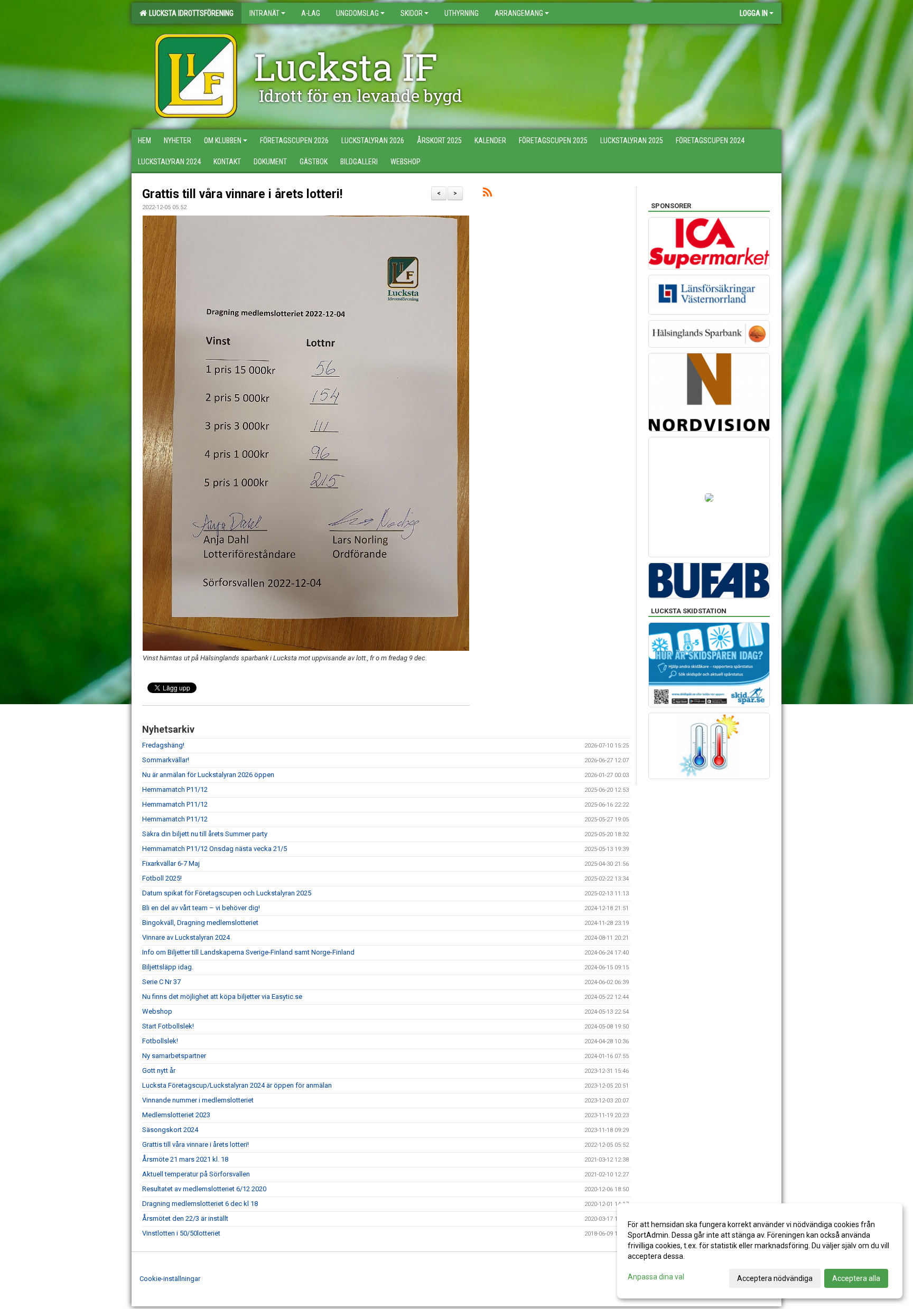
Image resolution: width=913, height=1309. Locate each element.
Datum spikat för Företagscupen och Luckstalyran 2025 (226, 893)
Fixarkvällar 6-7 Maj (171, 863)
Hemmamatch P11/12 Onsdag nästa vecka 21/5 (214, 849)
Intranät (264, 13)
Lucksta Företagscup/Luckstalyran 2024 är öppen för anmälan (237, 1085)
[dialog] (759, 1250)
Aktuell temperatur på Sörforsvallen (196, 1174)
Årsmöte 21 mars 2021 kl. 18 (185, 1159)
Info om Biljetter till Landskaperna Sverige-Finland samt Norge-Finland (248, 952)
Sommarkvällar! (165, 760)
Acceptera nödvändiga (775, 1278)
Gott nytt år (158, 1070)
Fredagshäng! (163, 745)
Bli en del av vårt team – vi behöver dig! (201, 908)
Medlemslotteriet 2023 (176, 1115)
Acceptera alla (856, 1278)
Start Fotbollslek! (168, 1026)
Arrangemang (519, 13)
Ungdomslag (357, 13)
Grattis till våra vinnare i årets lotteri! (242, 194)
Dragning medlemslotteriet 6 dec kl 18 (200, 1204)
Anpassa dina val (656, 1277)
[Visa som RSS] (487, 194)
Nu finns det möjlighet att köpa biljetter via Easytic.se (222, 997)
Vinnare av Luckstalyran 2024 (186, 937)
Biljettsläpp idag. (167, 967)
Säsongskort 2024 (170, 1130)
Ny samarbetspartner (174, 1056)
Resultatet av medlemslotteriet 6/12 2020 (204, 1189)
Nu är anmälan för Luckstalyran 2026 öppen (208, 775)
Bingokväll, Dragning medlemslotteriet (200, 923)
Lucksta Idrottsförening (190, 13)
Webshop (157, 1011)
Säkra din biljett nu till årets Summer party (204, 834)
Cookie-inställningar (169, 1279)
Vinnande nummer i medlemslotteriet (198, 1100)
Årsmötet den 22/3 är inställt (185, 1218)
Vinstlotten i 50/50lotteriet (181, 1233)
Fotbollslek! (160, 1041)
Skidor (411, 13)
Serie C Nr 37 (161, 982)
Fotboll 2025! (162, 878)
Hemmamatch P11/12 (175, 789)
